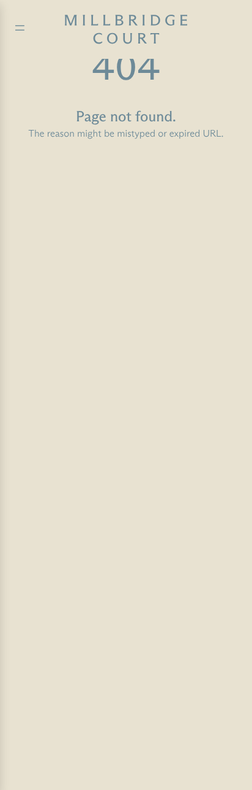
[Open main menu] (19, 29)
